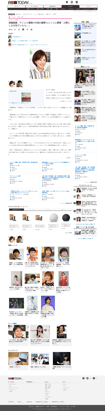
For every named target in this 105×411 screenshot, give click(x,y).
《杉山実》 (68, 157)
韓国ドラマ (48, 14)
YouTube (90, 378)
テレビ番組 (51, 90)
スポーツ (63, 8)
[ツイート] (15, 29)
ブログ (78, 8)
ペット (64, 386)
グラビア (71, 8)
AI (34, 14)
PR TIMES (11, 401)
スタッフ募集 (72, 406)
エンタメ (70, 6)
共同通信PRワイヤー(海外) (58, 401)
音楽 (57, 8)
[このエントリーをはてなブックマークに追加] (31, 29)
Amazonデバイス (16, 209)
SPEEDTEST (52, 6)
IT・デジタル (34, 6)
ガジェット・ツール (13, 387)
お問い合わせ (31, 406)
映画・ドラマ (30, 8)
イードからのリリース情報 (64, 406)
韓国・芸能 (49, 8)
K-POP (54, 14)
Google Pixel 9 (40, 14)
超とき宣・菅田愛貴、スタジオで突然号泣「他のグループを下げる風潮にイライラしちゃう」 (68, 95)
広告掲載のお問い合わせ (40, 406)
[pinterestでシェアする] (27, 29)
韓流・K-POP (40, 8)
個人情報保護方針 (54, 406)
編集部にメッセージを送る (67, 101)
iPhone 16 (18, 14)
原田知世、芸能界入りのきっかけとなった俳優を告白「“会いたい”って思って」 (65, 98)
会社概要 (47, 406)
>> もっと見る (68, 232)
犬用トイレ (63, 209)
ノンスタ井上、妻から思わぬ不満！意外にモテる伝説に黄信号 (61, 92)
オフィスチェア (32, 209)
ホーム (16, 6)
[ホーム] (9, 17)
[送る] (23, 29)
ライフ (88, 6)
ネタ (10, 386)
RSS (96, 378)
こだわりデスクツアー (27, 14)
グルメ (64, 384)
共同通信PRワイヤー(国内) (41, 401)
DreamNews (29, 401)
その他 (94, 8)
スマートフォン (12, 384)
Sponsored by (62, 203)
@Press (19, 401)
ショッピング (86, 8)
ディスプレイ (48, 209)
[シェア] (19, 29)
